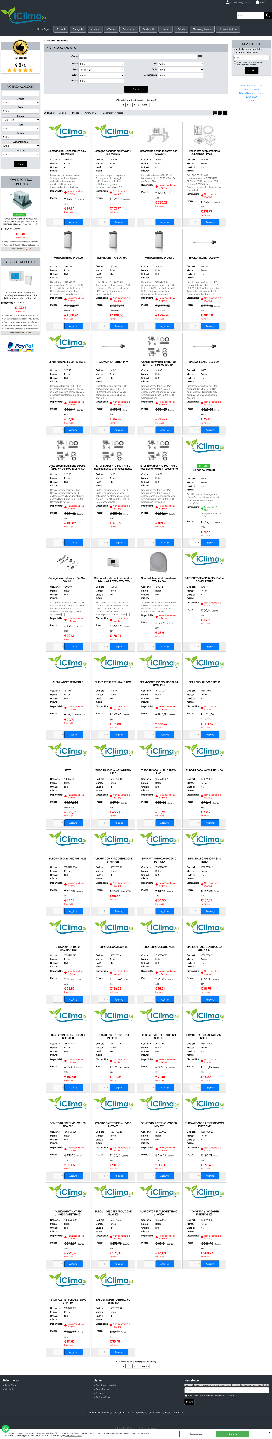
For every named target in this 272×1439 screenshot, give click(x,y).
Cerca (74, 56)
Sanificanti (148, 29)
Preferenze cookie (148, 1428)
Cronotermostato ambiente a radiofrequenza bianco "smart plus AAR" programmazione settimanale (20, 295)
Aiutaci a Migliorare (105, 1396)
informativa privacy (248, 64)
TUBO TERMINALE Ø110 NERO (159, 947)
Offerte (111, 29)
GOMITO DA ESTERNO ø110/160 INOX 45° (113, 1124)
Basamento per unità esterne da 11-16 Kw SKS (158, 152)
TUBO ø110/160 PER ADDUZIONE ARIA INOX (113, 1213)
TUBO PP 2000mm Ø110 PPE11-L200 (113, 772)
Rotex (67, 163)
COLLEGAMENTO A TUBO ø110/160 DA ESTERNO (67, 1213)
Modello (20, 98)
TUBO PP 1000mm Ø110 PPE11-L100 (158, 772)
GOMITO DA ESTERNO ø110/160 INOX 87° (159, 1124)
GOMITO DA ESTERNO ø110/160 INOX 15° (204, 1036)
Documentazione (228, 29)
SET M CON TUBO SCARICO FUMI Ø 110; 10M (159, 683)
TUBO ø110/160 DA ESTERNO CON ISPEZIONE (204, 1124)
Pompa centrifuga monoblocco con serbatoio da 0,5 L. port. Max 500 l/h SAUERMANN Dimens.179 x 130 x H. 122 (20, 221)
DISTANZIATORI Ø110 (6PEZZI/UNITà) (68, 948)
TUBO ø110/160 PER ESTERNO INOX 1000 (113, 1036)
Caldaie (181, 29)
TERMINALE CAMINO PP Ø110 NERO (204, 860)
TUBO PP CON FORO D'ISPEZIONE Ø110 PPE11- (113, 860)
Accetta (233, 1434)
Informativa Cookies (73, 1435)
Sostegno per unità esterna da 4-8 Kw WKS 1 (67, 152)
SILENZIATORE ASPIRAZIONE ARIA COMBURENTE (204, 579)
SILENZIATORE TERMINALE (67, 682)
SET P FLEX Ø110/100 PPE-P (204, 682)
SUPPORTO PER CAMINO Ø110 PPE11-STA (159, 860)
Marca (20, 115)
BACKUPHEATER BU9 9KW (204, 257)
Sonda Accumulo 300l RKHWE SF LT (67, 363)
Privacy (99, 1393)
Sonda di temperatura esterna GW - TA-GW (158, 579)
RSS (29, 249)
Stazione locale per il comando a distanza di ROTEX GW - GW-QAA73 (113, 581)
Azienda (95, 29)
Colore (20, 133)
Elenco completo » (17, 249)
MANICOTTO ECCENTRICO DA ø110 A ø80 (204, 948)
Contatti (9, 1389)
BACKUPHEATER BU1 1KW (113, 361)
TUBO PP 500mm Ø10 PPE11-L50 (204, 770)
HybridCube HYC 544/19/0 (68, 257)
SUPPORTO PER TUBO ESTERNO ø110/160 (158, 1213)
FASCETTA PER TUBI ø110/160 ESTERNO (113, 1301)
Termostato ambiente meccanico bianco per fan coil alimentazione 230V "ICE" (37, 325)
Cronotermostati (20, 262)
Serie (20, 107)
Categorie (78, 29)
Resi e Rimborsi (103, 1389)
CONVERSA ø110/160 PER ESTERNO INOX (204, 1213)
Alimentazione (20, 141)
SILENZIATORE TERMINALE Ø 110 (113, 682)
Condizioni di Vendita (106, 1385)
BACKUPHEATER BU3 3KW (204, 361)
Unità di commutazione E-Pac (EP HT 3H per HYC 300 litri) (158, 363)
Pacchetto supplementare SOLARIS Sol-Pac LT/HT (204, 152)
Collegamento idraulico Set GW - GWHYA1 (67, 579)
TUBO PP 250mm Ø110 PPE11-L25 (67, 858)
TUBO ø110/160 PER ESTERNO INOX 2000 (68, 1036)
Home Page (43, 29)
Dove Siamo (11, 1385)
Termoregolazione (202, 29)
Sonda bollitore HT (204, 470)
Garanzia (20, 150)
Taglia (20, 124)
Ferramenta (129, 29)
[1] (195, 543)
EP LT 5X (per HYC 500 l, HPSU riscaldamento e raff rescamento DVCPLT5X (113, 468)
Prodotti (61, 29)
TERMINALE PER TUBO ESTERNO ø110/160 (67, 1301)
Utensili (165, 29)
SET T (67, 770)
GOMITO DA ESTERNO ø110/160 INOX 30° (68, 1124)
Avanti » (145, 104)
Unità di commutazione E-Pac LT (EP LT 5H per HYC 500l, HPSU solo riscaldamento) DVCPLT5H (68, 468)
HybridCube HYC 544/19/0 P (113, 257)
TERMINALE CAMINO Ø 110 (113, 947)
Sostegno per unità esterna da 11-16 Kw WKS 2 (113, 152)
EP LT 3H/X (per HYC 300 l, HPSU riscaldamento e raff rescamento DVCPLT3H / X (159, 468)
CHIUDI (269, 1432)
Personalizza (196, 1434)
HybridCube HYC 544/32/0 (159, 257)
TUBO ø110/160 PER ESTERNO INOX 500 (159, 1036)
